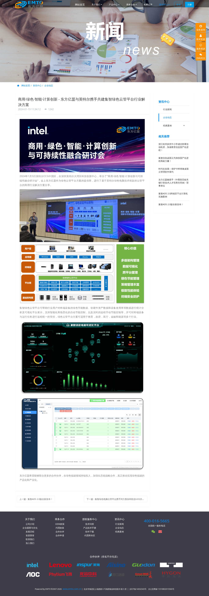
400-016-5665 (156, 521)
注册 (189, 4)
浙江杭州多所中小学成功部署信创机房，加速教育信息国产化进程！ (173, 147)
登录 (178, 4)
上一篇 (36, 499)
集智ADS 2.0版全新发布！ (171, 204)
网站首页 (80, 4)
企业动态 (48, 85)
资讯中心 (37, 85)
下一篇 (117, 499)
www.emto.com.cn (72, 588)
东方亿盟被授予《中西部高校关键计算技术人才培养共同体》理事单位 (173, 182)
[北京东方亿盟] (29, 4)
